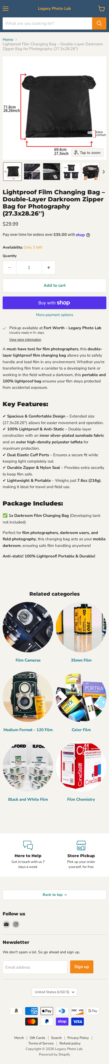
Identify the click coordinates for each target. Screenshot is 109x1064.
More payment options (54, 315)
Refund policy (70, 1043)
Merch (19, 1038)
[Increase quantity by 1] (49, 267)
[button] (12, 172)
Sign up (81, 967)
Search (56, 1038)
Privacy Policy (78, 1038)
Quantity (10, 256)
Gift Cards (37, 1038)
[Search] (99, 23)
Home (8, 39)
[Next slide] (103, 171)
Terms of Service (41, 1043)
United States (52, 992)
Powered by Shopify (54, 1054)
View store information (25, 340)
